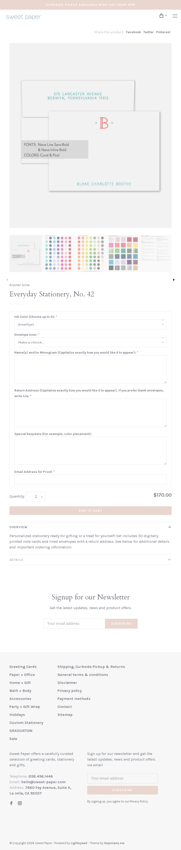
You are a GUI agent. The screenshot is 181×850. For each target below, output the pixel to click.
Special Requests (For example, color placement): (53, 434)
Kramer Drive (19, 285)
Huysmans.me (114, 843)
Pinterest (163, 32)
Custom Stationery (26, 722)
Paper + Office (22, 674)
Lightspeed (79, 843)
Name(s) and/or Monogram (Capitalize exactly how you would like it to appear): (76, 353)
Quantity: (17, 496)
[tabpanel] (90, 135)
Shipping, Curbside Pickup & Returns (91, 666)
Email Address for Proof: (34, 472)
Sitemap (65, 714)
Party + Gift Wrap (24, 706)
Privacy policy (70, 690)
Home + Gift (20, 682)
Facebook (133, 32)
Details (16, 560)
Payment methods (74, 698)
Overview (18, 527)
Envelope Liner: (26, 335)
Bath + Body (20, 690)
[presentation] (25, 253)
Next (174, 279)
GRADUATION (21, 730)
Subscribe (121, 624)
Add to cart (90, 511)
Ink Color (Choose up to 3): (35, 317)
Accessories (20, 698)
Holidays (17, 714)
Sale (13, 738)
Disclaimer (67, 682)
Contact (65, 706)
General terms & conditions (83, 674)
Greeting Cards (23, 666)
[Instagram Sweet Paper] (20, 803)
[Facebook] (11, 803)
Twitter (148, 32)
